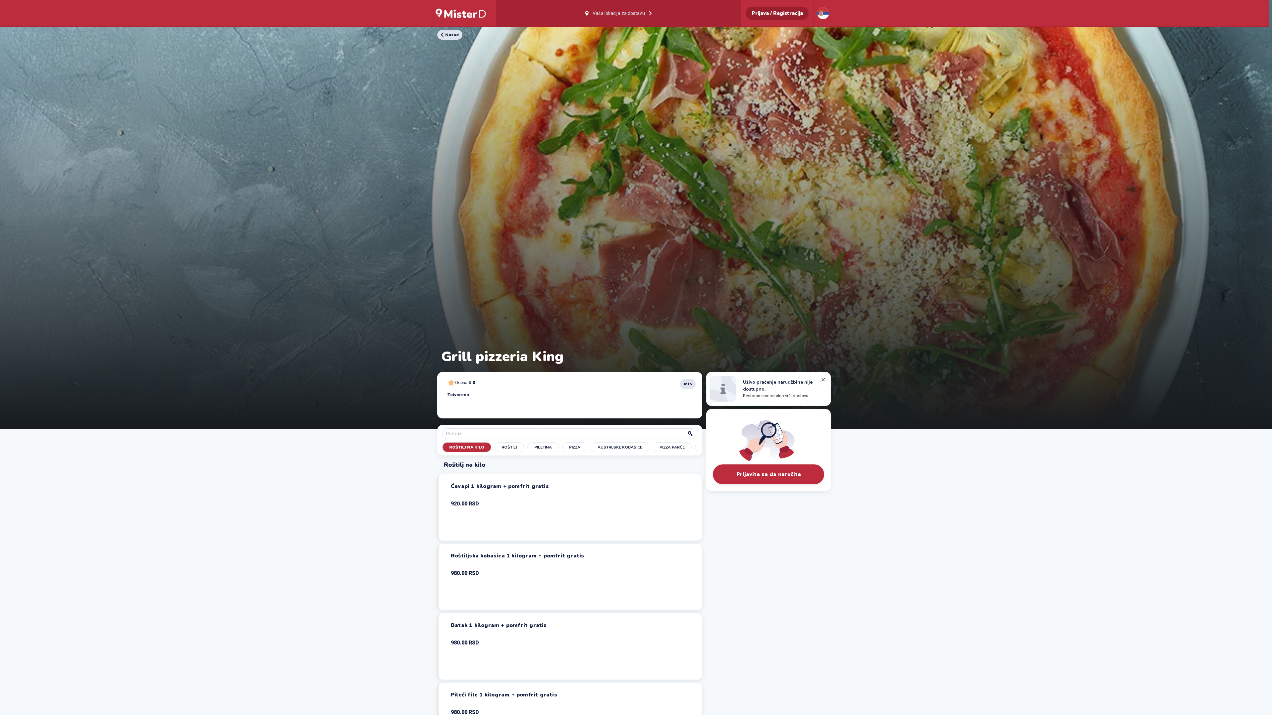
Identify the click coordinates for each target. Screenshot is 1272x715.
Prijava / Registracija (777, 13)
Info (688, 384)
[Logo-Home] (461, 13)
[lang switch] (823, 13)
